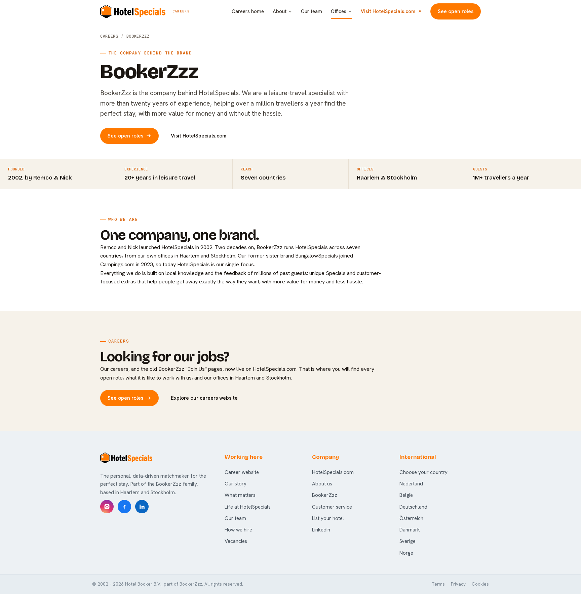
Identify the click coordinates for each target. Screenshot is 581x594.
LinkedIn (321, 529)
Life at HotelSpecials (248, 507)
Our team (311, 11)
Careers (109, 36)
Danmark (409, 529)
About (279, 11)
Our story (235, 483)
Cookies (480, 584)
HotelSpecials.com (333, 472)
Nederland (411, 483)
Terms (438, 584)
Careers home (248, 11)
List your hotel (328, 518)
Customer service (332, 507)
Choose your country (423, 472)
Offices (338, 11)
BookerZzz (324, 495)
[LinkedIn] (142, 506)
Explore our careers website (204, 398)
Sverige (407, 541)
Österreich (411, 518)
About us (322, 483)
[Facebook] (124, 506)
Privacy (458, 584)
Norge (406, 553)
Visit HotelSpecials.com (388, 11)
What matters (240, 495)
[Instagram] (107, 506)
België (406, 495)
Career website (242, 472)
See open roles (455, 11)
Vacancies (236, 541)
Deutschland (413, 507)
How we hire (238, 529)
